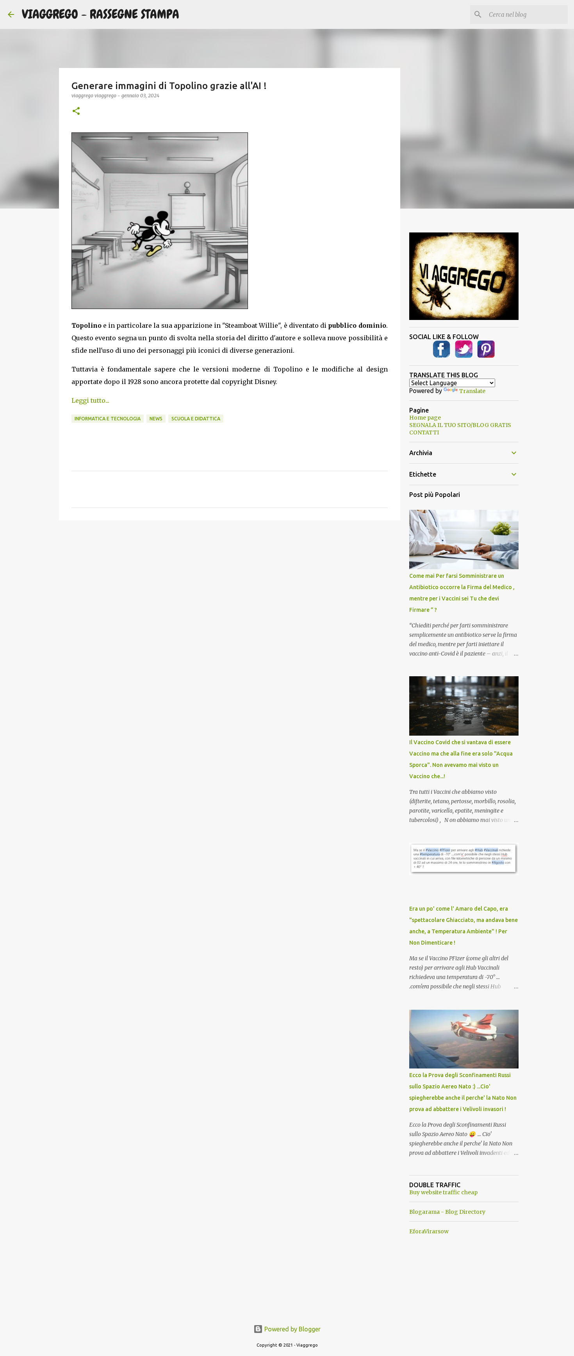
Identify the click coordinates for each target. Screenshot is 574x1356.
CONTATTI (424, 432)
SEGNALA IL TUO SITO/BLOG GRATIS (460, 425)
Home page (425, 417)
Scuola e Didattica (195, 418)
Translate (472, 391)
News (156, 418)
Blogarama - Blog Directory (447, 1211)
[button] (76, 111)
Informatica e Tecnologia (108, 418)
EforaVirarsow (429, 1231)
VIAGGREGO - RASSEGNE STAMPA (100, 14)
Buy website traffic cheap (443, 1192)
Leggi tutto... (90, 400)
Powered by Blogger (292, 1329)
